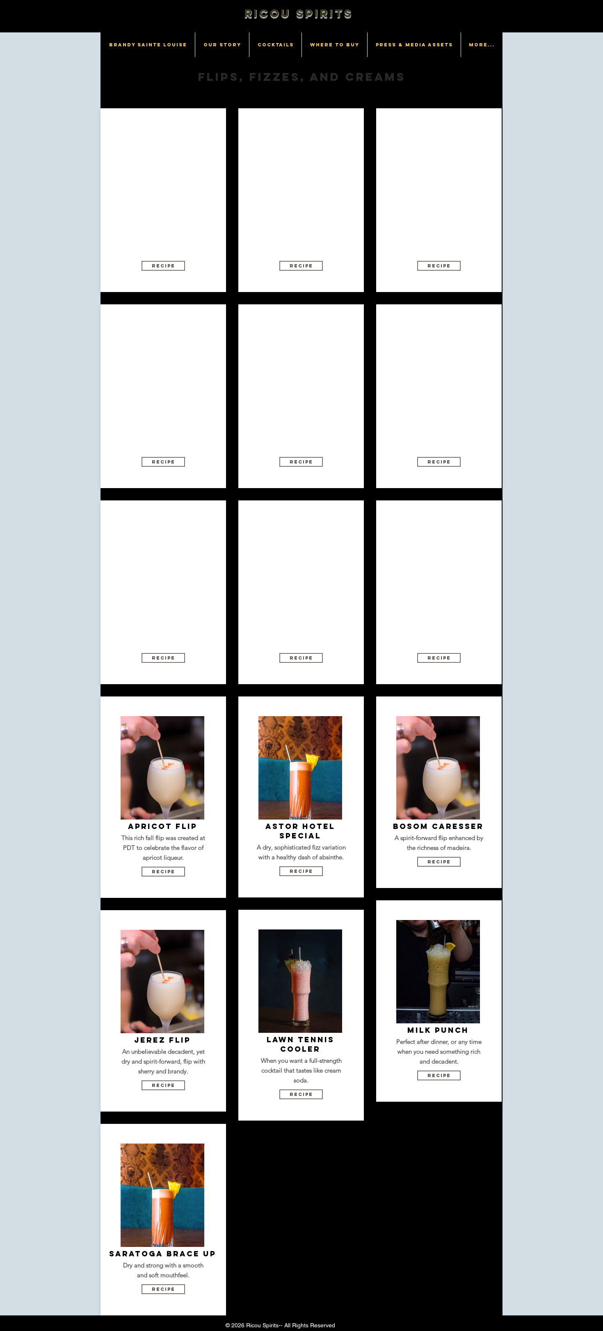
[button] (163, 266)
